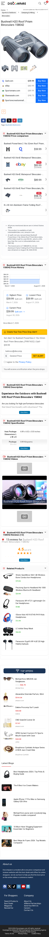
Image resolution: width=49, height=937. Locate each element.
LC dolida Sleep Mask (24, 629)
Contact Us (28, 910)
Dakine (17, 714)
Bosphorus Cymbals (22, 755)
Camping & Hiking (28, 13)
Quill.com (18, 312)
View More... (24, 412)
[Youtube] (23, 887)
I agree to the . (19, 362)
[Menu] (3, 3)
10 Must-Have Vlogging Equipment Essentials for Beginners (28, 828)
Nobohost (23, 932)
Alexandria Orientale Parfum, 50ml (29, 694)
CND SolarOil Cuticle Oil (25, 720)
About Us (27, 901)
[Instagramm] (19, 887)
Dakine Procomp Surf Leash (27, 707)
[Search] (40, 3)
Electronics (16, 125)
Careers (27, 908)
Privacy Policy (25, 362)
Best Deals (8, 903)
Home (3, 10)
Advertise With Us (31, 906)
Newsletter (8, 908)
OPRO (17, 742)
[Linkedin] (28, 887)
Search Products (11, 901)
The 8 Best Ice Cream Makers (26, 785)
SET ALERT (38, 356)
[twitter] (9, 887)
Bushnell (9, 125)
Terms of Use (9, 933)
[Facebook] (5, 887)
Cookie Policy (36, 933)
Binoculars (6, 16)
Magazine (8, 906)
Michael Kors (19, 688)
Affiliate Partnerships (32, 903)
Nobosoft (15, 930)
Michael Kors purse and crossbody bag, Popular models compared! (30, 814)
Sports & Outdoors (9, 13)
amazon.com (19, 700)
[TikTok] (14, 887)
